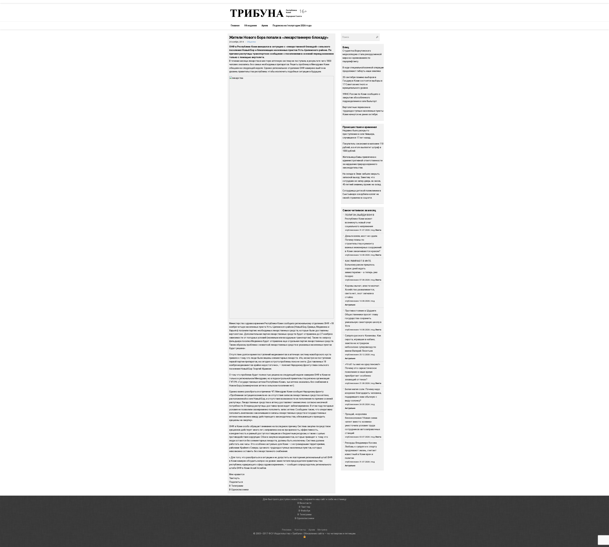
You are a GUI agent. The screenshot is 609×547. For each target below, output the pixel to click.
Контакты (300, 529)
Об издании (250, 25)
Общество (251, 42)
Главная (235, 25)
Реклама (287, 529)
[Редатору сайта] (304, 536)
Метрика (322, 529)
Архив (265, 25)
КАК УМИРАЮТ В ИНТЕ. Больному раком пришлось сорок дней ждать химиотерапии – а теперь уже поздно (361, 268)
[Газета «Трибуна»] (268, 13)
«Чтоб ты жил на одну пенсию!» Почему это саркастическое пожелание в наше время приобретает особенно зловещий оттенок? (362, 372)
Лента (378, 230)
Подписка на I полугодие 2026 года (292, 25)
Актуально (350, 305)
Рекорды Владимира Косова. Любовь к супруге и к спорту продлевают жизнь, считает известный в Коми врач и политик (361, 450)
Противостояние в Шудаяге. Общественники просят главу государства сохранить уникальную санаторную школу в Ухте (363, 318)
